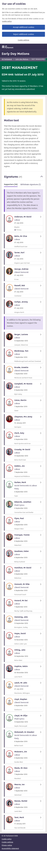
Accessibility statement (10, 849)
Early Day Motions (15, 54)
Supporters (11, 184)
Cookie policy (7, 839)
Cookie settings (23, 40)
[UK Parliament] (8, 46)
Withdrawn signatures (30, 184)
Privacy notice (7, 845)
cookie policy (7, 21)
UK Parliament (7, 59)
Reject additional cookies (23, 34)
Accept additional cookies (23, 27)
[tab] (11, 185)
